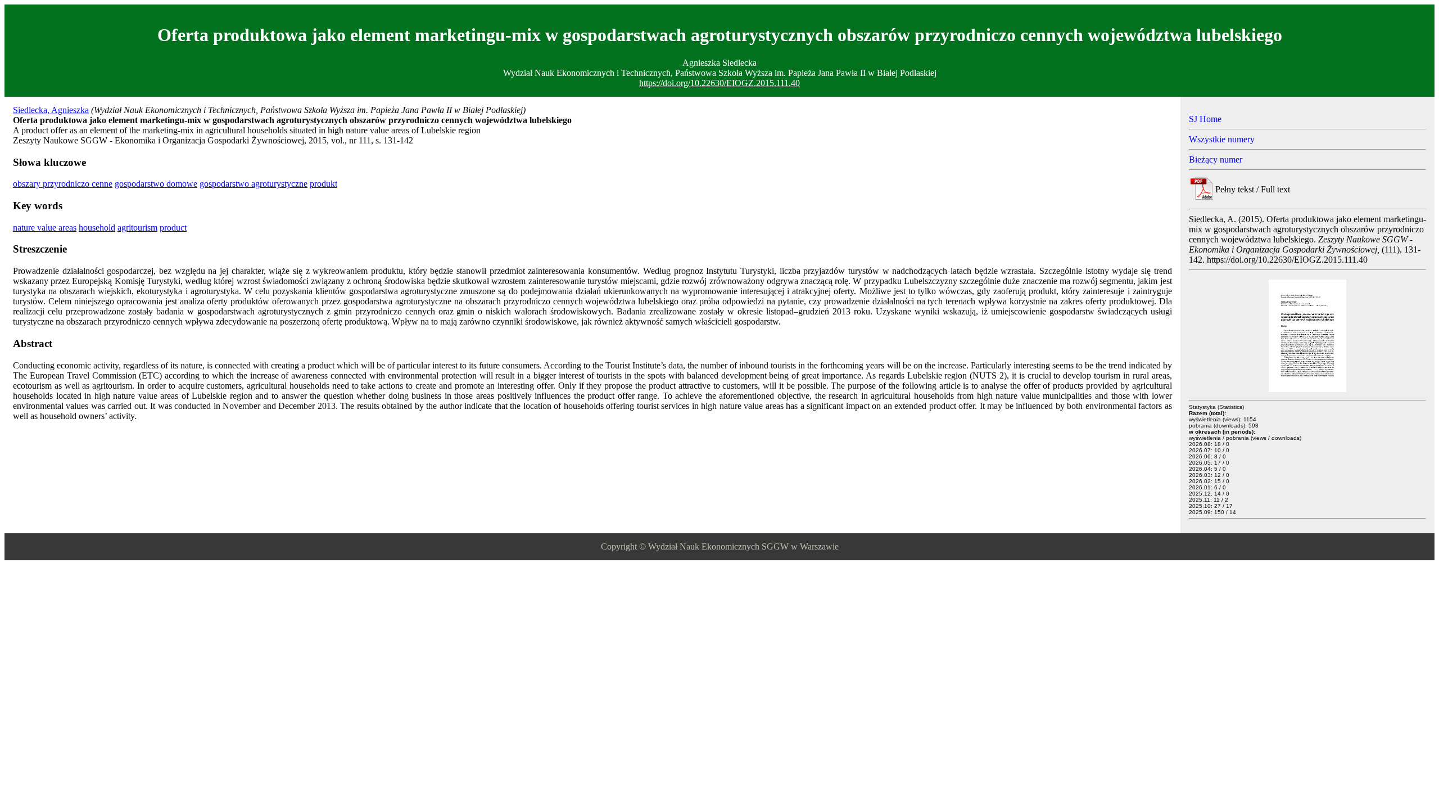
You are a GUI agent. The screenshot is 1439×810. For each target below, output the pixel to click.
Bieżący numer (1215, 159)
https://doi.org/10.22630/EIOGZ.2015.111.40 (719, 83)
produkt (323, 183)
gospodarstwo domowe (156, 183)
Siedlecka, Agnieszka (51, 110)
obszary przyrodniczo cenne (62, 183)
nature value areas (44, 227)
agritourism (137, 227)
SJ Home (1205, 119)
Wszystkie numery (1222, 139)
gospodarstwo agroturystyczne (253, 183)
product (173, 227)
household (97, 227)
